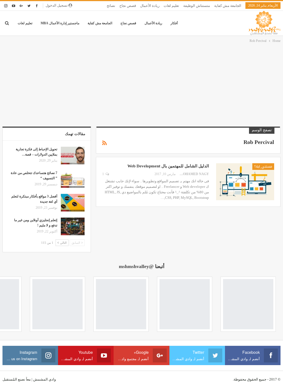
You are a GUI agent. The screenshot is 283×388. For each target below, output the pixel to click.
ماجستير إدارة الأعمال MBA (60, 23)
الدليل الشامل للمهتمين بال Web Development (168, 166)
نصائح (111, 6)
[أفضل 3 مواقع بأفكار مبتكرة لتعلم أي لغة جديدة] (73, 203)
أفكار (174, 23)
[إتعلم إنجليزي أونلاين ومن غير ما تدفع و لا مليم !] (73, 226)
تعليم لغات (171, 6)
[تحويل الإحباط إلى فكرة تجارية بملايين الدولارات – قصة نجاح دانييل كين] (73, 155)
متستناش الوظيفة (196, 6)
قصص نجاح (127, 6)
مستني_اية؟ (263, 167)
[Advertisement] (141, 85)
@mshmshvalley (136, 266)
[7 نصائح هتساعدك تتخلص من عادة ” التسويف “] (73, 179)
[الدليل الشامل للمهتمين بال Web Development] (245, 181)
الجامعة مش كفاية (227, 6)
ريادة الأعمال (149, 6)
